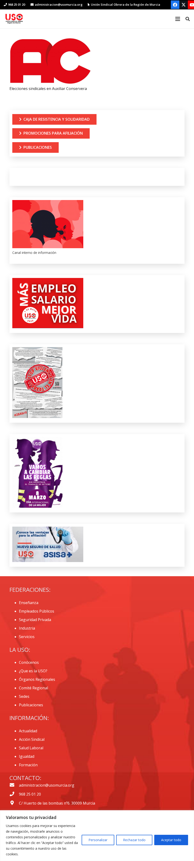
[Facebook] (175, 4)
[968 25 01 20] (14, 794)
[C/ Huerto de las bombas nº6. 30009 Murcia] (14, 803)
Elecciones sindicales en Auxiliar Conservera (48, 88)
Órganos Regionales (37, 679)
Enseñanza (28, 602)
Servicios (27, 636)
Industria (27, 628)
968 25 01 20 (30, 794)
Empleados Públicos (36, 611)
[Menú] (177, 19)
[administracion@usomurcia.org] (14, 785)
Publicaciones (31, 705)
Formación (28, 764)
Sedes (24, 696)
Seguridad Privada (35, 619)
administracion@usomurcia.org (46, 785)
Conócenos (29, 662)
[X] (183, 4)
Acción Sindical (31, 739)
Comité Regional (33, 688)
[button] (187, 19)
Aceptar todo (171, 840)
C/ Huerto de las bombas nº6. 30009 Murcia (57, 803)
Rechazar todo (134, 840)
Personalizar (97, 840)
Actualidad (28, 730)
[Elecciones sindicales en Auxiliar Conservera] (50, 41)
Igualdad (26, 756)
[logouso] (14, 19)
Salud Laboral (31, 747)
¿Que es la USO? (33, 670)
